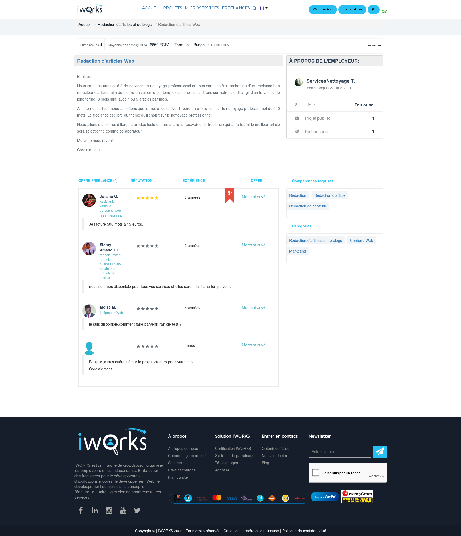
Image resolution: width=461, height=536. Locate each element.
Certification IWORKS (233, 448)
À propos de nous (183, 448)
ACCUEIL (151, 8)
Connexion (323, 9)
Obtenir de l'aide (275, 448)
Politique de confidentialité (304, 530)
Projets (172, 8)
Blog (265, 462)
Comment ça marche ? (187, 455)
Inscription (352, 9)
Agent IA (222, 470)
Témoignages (226, 462)
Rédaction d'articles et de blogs (125, 24)
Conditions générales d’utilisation (251, 530)
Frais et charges (182, 470)
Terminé (373, 44)
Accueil (84, 24)
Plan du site (178, 477)
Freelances (236, 8)
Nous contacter (274, 455)
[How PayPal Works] (325, 496)
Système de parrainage (235, 455)
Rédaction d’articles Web (105, 60)
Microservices (202, 8)
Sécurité (175, 462)
